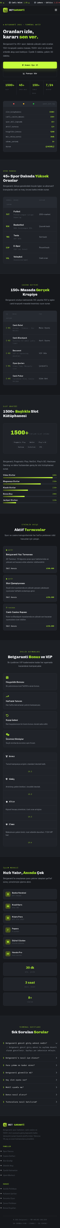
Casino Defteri (9, 1156)
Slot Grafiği (8, 1161)
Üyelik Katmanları (10, 1170)
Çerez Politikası (9, 1203)
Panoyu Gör (31, 73)
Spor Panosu (8, 1151)
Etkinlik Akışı (8, 1166)
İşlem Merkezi (9, 1175)
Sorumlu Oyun (9, 1198)
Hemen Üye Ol (31, 65)
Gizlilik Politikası (10, 1189)
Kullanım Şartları (10, 1194)
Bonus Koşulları (9, 1208)
